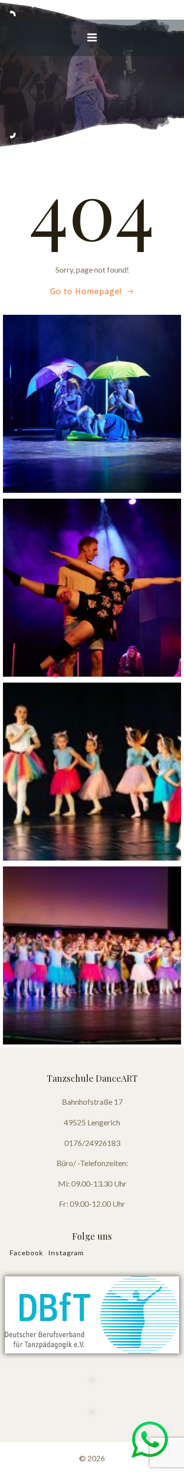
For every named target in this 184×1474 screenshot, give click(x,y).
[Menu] (92, 37)
